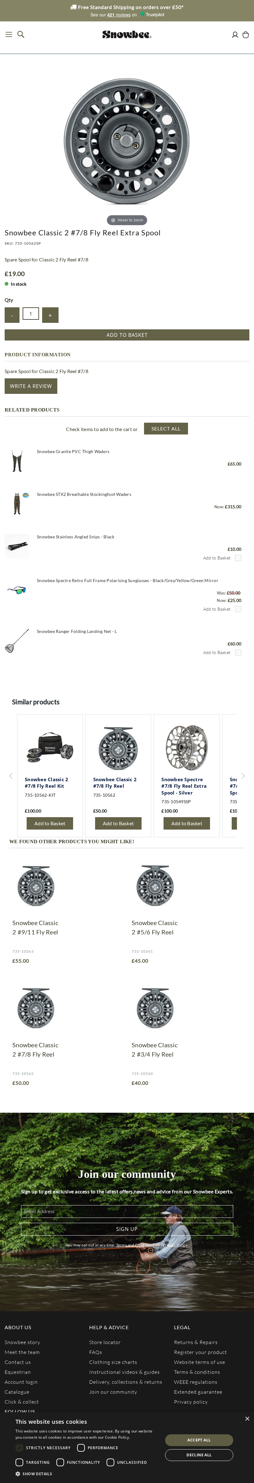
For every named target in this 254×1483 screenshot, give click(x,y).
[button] (87, 1474)
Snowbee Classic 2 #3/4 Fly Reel (154, 1049)
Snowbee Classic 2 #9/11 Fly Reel (35, 927)
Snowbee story (22, 1342)
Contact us (18, 1362)
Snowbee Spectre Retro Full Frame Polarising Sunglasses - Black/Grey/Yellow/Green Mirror (127, 580)
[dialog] (127, 1447)
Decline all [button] (199, 1455)
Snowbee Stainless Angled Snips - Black (76, 536)
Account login (21, 1382)
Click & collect (22, 1402)
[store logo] (127, 34)
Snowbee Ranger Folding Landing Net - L (77, 631)
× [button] (247, 1419)
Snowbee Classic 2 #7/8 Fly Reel (35, 1049)
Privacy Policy (175, 1245)
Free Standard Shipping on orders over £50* (130, 7)
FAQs (95, 1352)
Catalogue (17, 1392)
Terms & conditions (197, 1372)
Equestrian (18, 1372)
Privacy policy (191, 1402)
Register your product (200, 1352)
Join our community (113, 1392)
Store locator (105, 1342)
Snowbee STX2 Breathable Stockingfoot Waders (84, 494)
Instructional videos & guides (124, 1372)
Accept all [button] (199, 1440)
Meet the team (22, 1352)
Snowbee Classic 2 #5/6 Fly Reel (154, 927)
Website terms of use (199, 1362)
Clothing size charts (113, 1362)
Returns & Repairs (196, 1342)
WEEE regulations (195, 1382)
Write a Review (31, 386)
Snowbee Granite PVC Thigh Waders (73, 451)
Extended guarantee (198, 1392)
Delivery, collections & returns (125, 1382)
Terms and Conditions (135, 1245)
